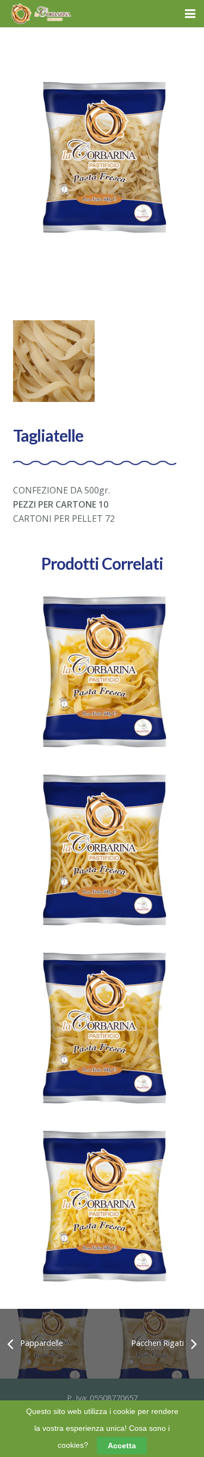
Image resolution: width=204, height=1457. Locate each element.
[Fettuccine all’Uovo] (102, 1207)
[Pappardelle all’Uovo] (102, 672)
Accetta (122, 1445)
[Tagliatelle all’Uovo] (102, 1029)
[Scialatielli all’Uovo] (102, 850)
